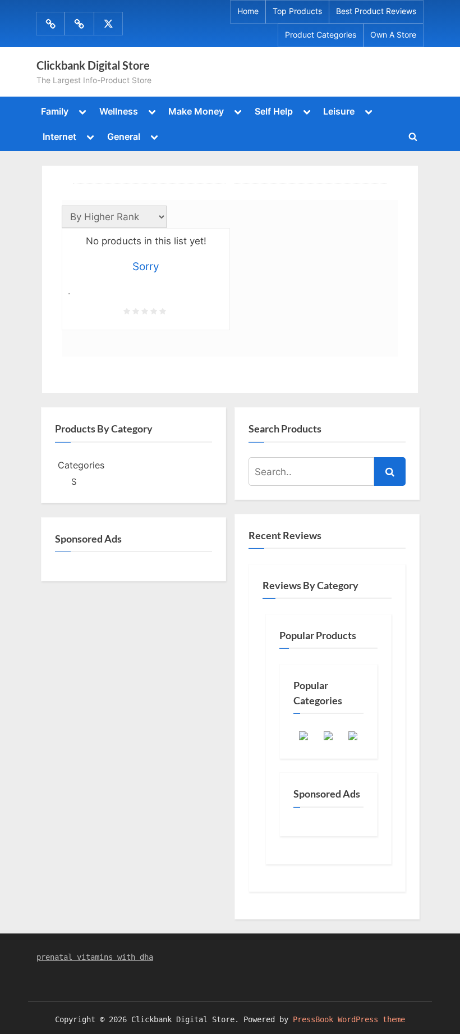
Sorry (145, 266)
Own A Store (393, 34)
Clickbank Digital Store (93, 65)
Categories (81, 465)
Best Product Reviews (376, 11)
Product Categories (320, 34)
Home (248, 11)
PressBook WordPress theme (349, 1019)
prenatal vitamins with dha (94, 957)
